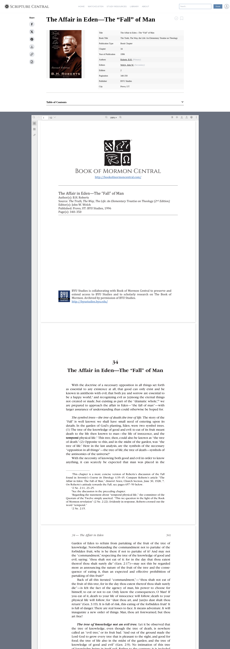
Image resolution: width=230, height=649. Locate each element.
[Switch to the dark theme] (172, 117)
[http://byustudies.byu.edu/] (91, 301)
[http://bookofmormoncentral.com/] (119, 177)
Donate (218, 6)
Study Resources (117, 6)
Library (134, 6)
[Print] (191, 117)
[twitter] (32, 31)
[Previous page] (39, 117)
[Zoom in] (120, 117)
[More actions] (196, 117)
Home (81, 6)
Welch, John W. (127, 65)
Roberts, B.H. (126, 59)
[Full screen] (177, 117)
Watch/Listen (96, 6)
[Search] (34, 117)
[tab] (34, 124)
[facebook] (32, 24)
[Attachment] (34, 135)
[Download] (186, 117)
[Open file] (182, 117)
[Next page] (55, 117)
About (145, 6)
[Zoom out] (106, 117)
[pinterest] (32, 39)
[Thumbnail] (34, 123)
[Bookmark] (34, 129)
